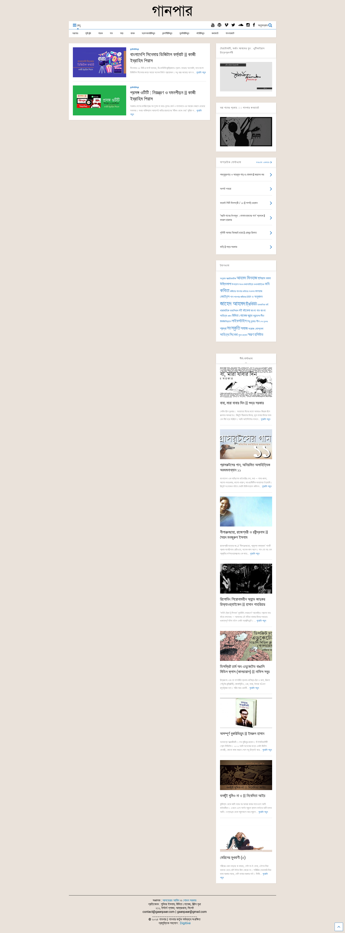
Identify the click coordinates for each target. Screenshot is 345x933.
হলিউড (258, 334)
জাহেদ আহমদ (232, 303)
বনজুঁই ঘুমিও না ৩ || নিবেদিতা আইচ (242, 795)
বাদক (133, 33)
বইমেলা (246, 310)
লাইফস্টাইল (239, 321)
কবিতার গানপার (236, 291)
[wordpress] (219, 25)
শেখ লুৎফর (264, 321)
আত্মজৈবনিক (231, 278)
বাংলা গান (255, 310)
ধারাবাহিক (224, 310)
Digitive (185, 923)
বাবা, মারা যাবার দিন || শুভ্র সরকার (242, 403)
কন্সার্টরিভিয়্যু (167, 33)
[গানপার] (172, 16)
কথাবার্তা (215, 33)
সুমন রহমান (242, 335)
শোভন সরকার (189, 900)
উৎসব (241, 284)
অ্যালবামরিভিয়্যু (148, 33)
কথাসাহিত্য (248, 284)
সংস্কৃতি (233, 328)
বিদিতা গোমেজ (239, 315)
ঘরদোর (75, 33)
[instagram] (248, 25)
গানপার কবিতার (240, 296)
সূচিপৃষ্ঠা (88, 33)
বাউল (229, 316)
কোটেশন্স (225, 296)
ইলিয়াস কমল (264, 278)
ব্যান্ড (250, 315)
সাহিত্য (224, 334)
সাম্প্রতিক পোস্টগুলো (230, 162)
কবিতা (224, 290)
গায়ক (100, 33)
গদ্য (121, 33)
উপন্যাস (235, 284)
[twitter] (233, 25)
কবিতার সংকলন (249, 291)
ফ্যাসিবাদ (234, 310)
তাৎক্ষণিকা (261, 304)
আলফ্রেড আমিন (171, 900)
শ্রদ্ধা (223, 328)
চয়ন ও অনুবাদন (255, 296)
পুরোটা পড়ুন (201, 72)
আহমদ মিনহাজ (247, 277)
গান (111, 33)
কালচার (258, 291)
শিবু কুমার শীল (253, 321)
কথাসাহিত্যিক (259, 284)
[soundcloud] (240, 25)
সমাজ (244, 328)
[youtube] (212, 25)
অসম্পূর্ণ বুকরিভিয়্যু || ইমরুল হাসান (242, 733)
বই (240, 310)
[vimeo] (226, 25)
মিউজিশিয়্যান (225, 321)
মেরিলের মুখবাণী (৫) (233, 857)
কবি (267, 284)
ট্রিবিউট (251, 304)
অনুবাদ (223, 278)
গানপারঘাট (230, 33)
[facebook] (254, 25)
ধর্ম (267, 304)
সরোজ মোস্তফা (255, 328)
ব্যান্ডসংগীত (258, 315)
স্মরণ (251, 334)
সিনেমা (234, 334)
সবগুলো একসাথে (263, 162)
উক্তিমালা (225, 284)
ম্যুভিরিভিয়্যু (184, 33)
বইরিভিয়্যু (200, 33)
